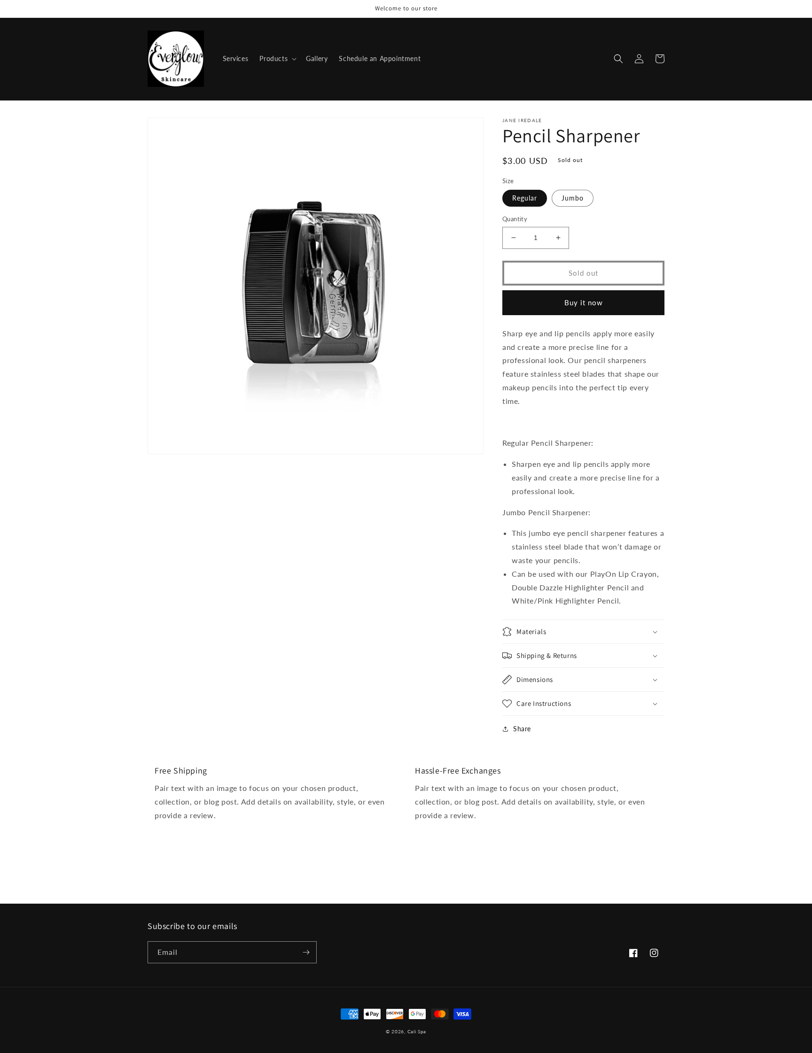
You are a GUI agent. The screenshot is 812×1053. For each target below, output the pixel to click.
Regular (524, 198)
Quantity (514, 219)
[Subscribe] (306, 952)
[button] (277, 59)
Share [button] (522, 729)
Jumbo (573, 198)
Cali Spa (417, 1031)
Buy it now (583, 302)
